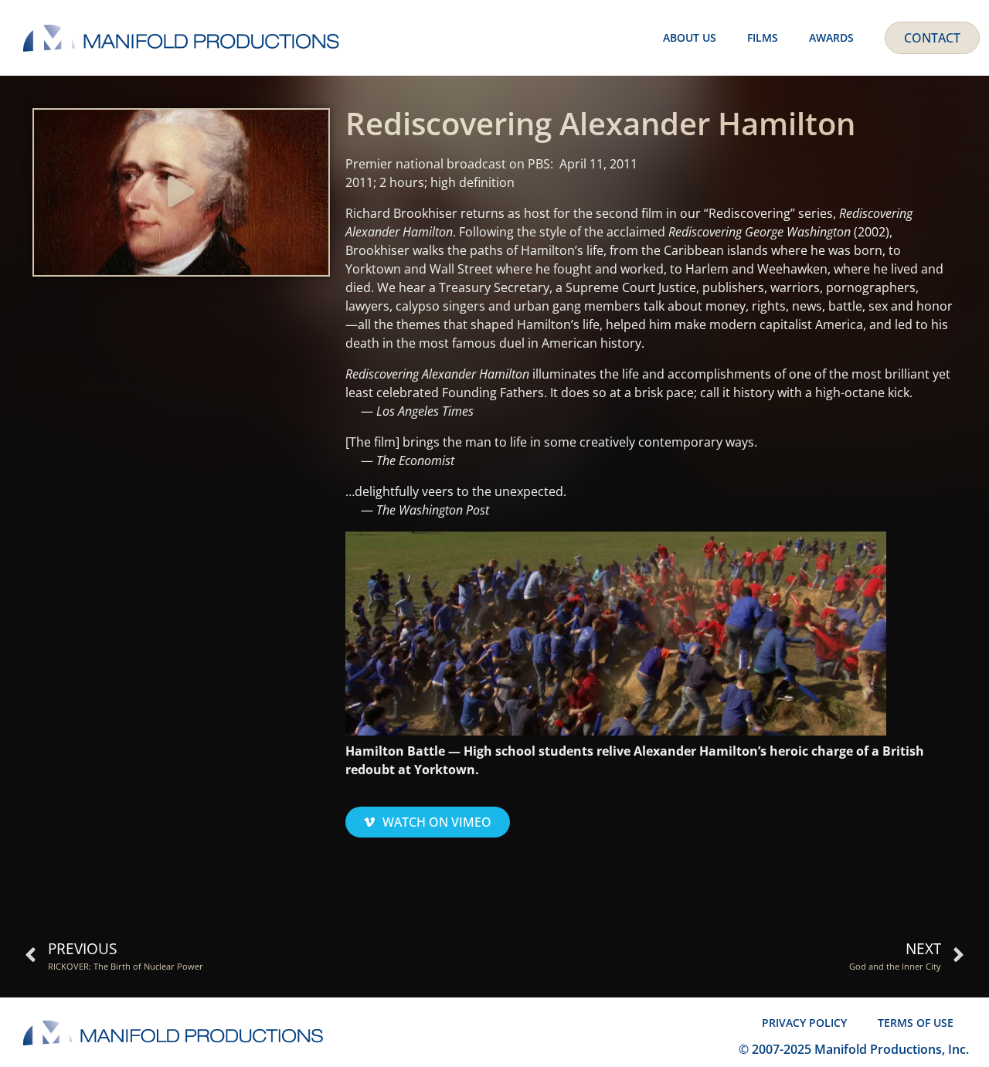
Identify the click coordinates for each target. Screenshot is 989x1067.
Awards (831, 37)
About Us (689, 37)
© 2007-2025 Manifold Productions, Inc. (854, 1049)
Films (762, 37)
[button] (181, 192)
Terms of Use (915, 1022)
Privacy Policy (804, 1022)
